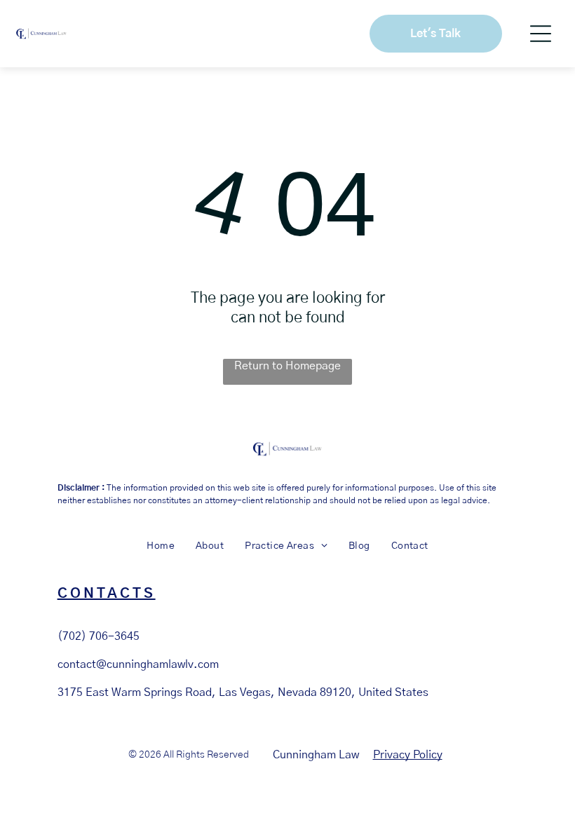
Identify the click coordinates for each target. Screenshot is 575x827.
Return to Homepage (287, 365)
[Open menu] (540, 33)
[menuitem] (160, 546)
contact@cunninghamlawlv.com (138, 664)
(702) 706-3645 (99, 636)
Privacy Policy (407, 754)
